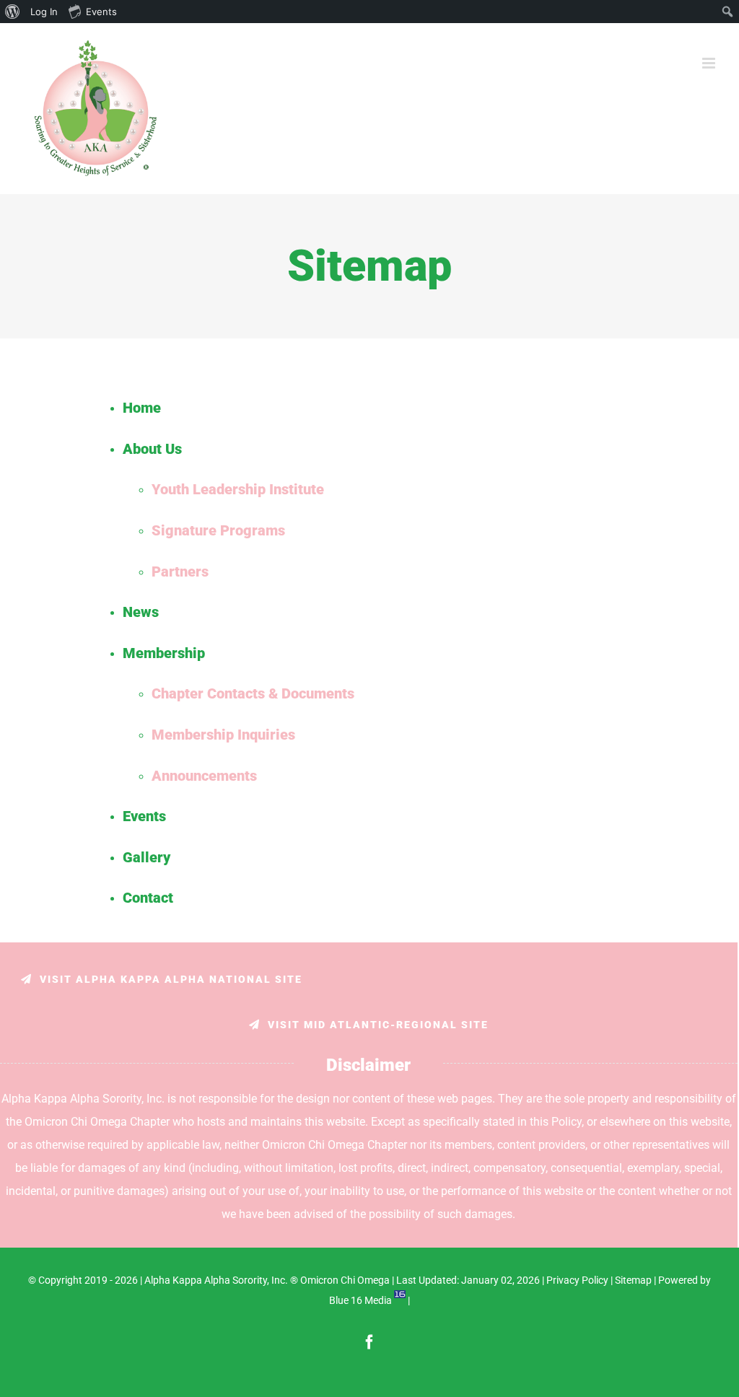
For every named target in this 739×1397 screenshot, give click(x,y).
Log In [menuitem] (44, 11)
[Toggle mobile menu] (709, 63)
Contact (148, 897)
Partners (180, 571)
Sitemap (633, 1280)
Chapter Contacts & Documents (253, 693)
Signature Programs (218, 530)
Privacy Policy (577, 1280)
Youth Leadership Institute (238, 489)
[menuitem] (12, 11)
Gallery (146, 857)
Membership (164, 653)
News (141, 612)
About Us (152, 448)
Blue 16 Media (360, 1300)
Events (144, 816)
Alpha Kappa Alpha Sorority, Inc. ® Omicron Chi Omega (267, 1280)
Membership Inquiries (223, 734)
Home (142, 407)
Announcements (204, 775)
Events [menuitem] (101, 11)
